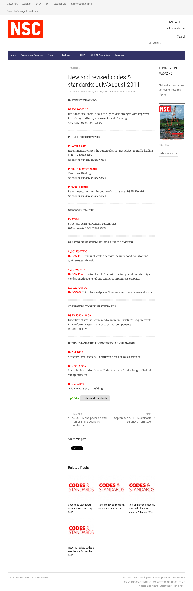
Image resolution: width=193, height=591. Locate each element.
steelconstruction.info (81, 3)
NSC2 (106, 91)
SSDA (82, 55)
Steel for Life (60, 3)
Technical (66, 55)
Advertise (26, 3)
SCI (47, 3)
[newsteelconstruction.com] (25, 29)
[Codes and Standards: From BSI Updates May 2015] (81, 488)
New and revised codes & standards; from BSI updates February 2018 (142, 508)
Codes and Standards (123, 91)
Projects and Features (32, 55)
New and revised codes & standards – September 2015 (81, 551)
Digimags (119, 55)
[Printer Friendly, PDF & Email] (74, 398)
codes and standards (95, 398)
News (50, 55)
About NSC (12, 3)
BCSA (38, 3)
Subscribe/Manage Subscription (22, 11)
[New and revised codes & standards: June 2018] (111, 488)
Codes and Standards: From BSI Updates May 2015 (80, 508)
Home (13, 55)
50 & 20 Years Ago (100, 55)
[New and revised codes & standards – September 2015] (81, 530)
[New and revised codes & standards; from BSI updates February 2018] (142, 488)
